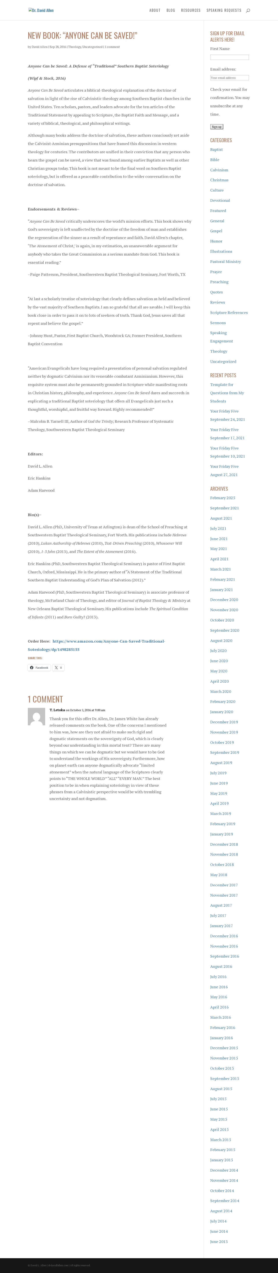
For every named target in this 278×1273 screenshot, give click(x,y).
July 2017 (218, 915)
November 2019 (224, 732)
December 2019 (224, 721)
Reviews (217, 302)
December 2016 (224, 935)
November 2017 (224, 895)
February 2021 (222, 579)
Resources (191, 11)
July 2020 (218, 650)
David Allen (40, 47)
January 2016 (221, 1037)
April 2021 (219, 558)
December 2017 (224, 884)
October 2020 (222, 620)
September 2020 (224, 630)
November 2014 (224, 1180)
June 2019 (219, 783)
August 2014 (221, 1210)
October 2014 (222, 1190)
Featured (218, 210)
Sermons (218, 322)
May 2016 (218, 996)
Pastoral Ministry (225, 261)
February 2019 (222, 823)
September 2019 (224, 752)
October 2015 (222, 1068)
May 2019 (218, 793)
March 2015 (220, 1139)
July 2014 (218, 1221)
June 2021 (219, 538)
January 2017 (221, 925)
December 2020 (224, 599)
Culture (217, 190)
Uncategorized (92, 47)
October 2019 (222, 742)
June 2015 (219, 1108)
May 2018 (218, 874)
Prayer (216, 271)
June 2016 (219, 986)
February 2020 (222, 701)
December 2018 (224, 844)
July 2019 (218, 772)
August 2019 (221, 762)
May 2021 (218, 548)
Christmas (219, 179)
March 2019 (220, 813)
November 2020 (224, 609)
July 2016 (218, 976)
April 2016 (219, 1007)
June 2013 (219, 1241)
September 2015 (224, 1078)
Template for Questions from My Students (227, 393)
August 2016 (221, 966)
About (155, 11)
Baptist (216, 149)
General (217, 220)
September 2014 (224, 1200)
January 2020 (221, 711)
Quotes (216, 292)
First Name (220, 48)
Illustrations (221, 251)
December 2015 (224, 1047)
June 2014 (219, 1231)
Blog (171, 11)
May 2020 (218, 671)
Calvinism (219, 169)
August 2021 (221, 518)
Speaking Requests (224, 11)
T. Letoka (57, 709)
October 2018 (222, 864)
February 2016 (222, 1027)
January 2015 (221, 1159)
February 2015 (222, 1149)
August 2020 (221, 640)
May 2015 (218, 1119)
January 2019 (221, 834)
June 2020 (219, 660)
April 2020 (219, 681)
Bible (214, 159)
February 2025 (222, 497)
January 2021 (221, 589)
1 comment (112, 47)
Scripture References (229, 312)
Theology (74, 47)
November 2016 (224, 946)
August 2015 (221, 1088)
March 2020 (220, 691)
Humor (216, 241)
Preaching (219, 281)
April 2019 (219, 803)
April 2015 (219, 1129)
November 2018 (224, 854)
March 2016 (220, 1017)
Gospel (216, 230)
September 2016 (224, 956)
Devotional (220, 200)
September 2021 (224, 507)
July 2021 (218, 528)
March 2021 (220, 569)
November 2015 (224, 1058)
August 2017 (221, 905)
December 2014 (224, 1170)
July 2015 (218, 1098)
